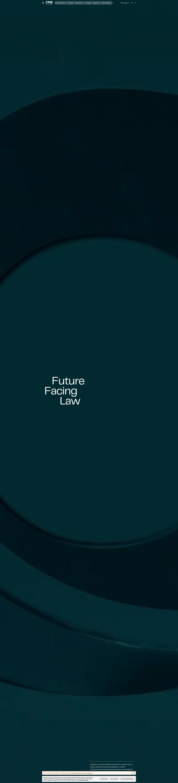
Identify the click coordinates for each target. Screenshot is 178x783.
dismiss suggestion (87, 773)
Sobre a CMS (106, 3)
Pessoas (71, 3)
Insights (95, 3)
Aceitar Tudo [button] (104, 779)
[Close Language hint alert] (134, 773)
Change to (76, 773)
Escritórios (79, 3)
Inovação (88, 3)
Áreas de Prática (60, 3)
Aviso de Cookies (83, 780)
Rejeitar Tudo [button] (114, 779)
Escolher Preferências (127, 779)
